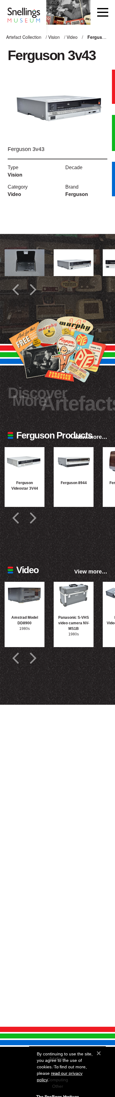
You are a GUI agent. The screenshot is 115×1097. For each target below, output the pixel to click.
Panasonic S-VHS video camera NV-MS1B (73, 623)
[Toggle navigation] (102, 12)
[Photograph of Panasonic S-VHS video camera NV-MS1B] (74, 595)
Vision (54, 37)
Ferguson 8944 (74, 483)
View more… (90, 437)
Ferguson (76, 194)
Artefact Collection (23, 37)
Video (72, 37)
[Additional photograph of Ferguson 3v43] (24, 262)
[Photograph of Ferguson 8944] (74, 460)
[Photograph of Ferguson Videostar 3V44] (24, 460)
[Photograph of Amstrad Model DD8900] (24, 595)
